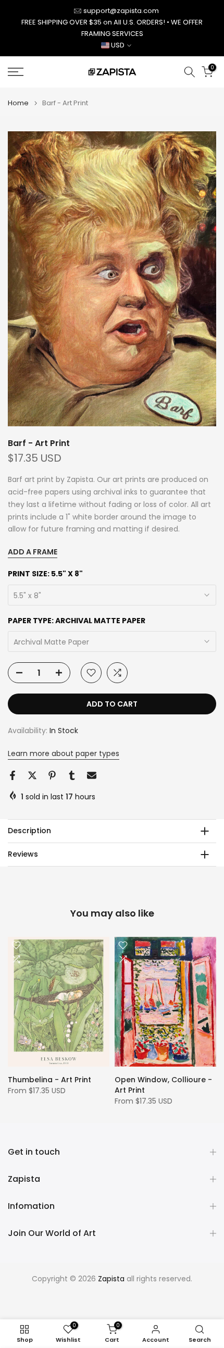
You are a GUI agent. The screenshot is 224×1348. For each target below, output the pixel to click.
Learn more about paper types (63, 753)
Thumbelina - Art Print (49, 1079)
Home (18, 103)
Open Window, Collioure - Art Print (163, 1084)
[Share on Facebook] (12, 775)
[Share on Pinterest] (52, 775)
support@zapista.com (121, 11)
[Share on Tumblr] (72, 775)
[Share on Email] (91, 775)
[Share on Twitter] (32, 775)
